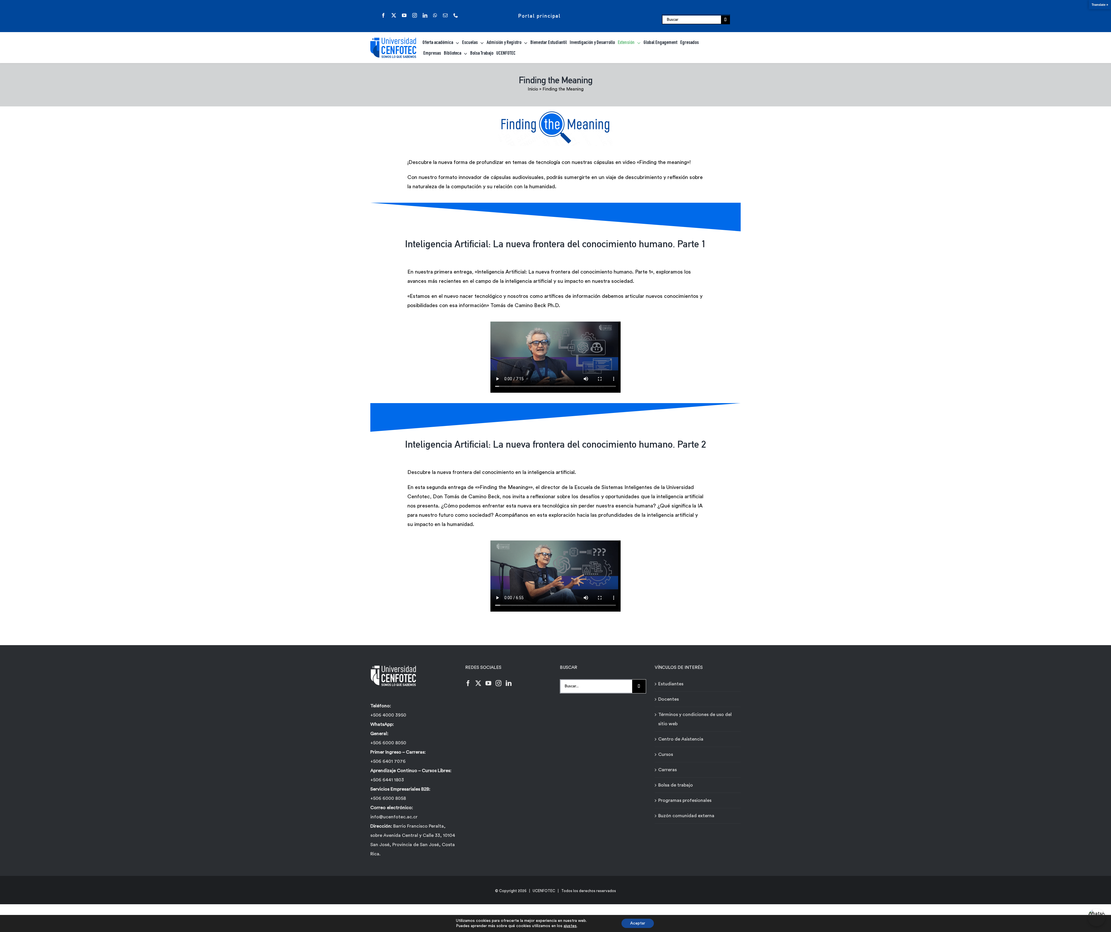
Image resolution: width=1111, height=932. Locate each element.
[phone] (455, 15)
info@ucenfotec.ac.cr (393, 817)
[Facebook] (468, 683)
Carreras (667, 769)
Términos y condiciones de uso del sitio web (695, 719)
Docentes (668, 699)
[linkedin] (425, 15)
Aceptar (637, 923)
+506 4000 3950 (388, 715)
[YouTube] (488, 683)
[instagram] (414, 15)
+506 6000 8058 (388, 798)
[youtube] (404, 15)
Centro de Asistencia (680, 739)
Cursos (665, 754)
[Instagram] (498, 683)
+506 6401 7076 (388, 761)
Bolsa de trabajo (675, 785)
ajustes (570, 926)
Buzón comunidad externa (686, 815)
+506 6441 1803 (387, 780)
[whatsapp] (435, 15)
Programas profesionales (684, 800)
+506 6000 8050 (388, 743)
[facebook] (383, 15)
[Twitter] (478, 683)
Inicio (533, 89)
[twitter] (393, 15)
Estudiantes (670, 684)
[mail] (445, 15)
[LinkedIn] (509, 683)
